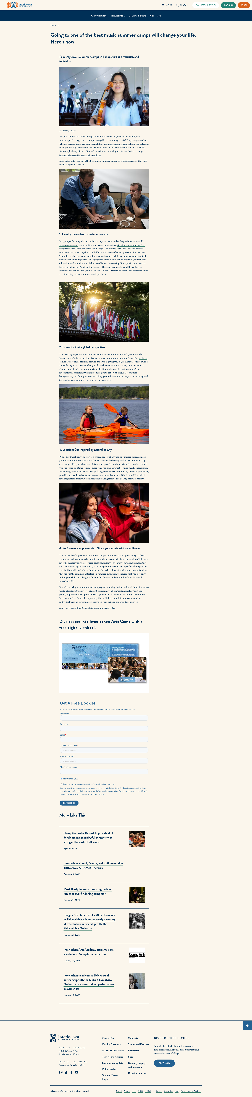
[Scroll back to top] (247, 1025)
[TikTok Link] (66, 1072)
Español (119, 1091)
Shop (130, 1057)
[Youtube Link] (76, 1072)
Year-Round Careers (112, 1057)
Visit (151, 15)
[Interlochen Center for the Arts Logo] (19, 5)
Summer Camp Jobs (112, 1063)
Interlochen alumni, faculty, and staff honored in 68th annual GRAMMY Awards (93, 865)
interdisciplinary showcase (73, 562)
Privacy (159, 1091)
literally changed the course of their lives (80, 154)
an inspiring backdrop (80, 475)
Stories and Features (138, 1044)
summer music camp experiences (100, 555)
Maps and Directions (113, 1050)
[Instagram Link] (60, 1072)
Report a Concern (137, 1073)
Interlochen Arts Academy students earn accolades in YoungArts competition (89, 951)
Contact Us (108, 1038)
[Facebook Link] (71, 1072)
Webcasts (133, 1038)
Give (159, 15)
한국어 (148, 1091)
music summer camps (118, 143)
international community (72, 372)
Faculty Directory (111, 1044)
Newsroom (133, 1050)
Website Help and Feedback (191, 1091)
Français (127, 1091)
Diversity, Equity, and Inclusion (137, 1065)
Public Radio (109, 1069)
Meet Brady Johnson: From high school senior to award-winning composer (88, 891)
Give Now (164, 1063)
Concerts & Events (137, 15)
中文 (134, 1091)
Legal (176, 1091)
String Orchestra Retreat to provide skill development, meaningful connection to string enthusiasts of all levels (88, 837)
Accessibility (168, 1091)
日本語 (140, 1091)
